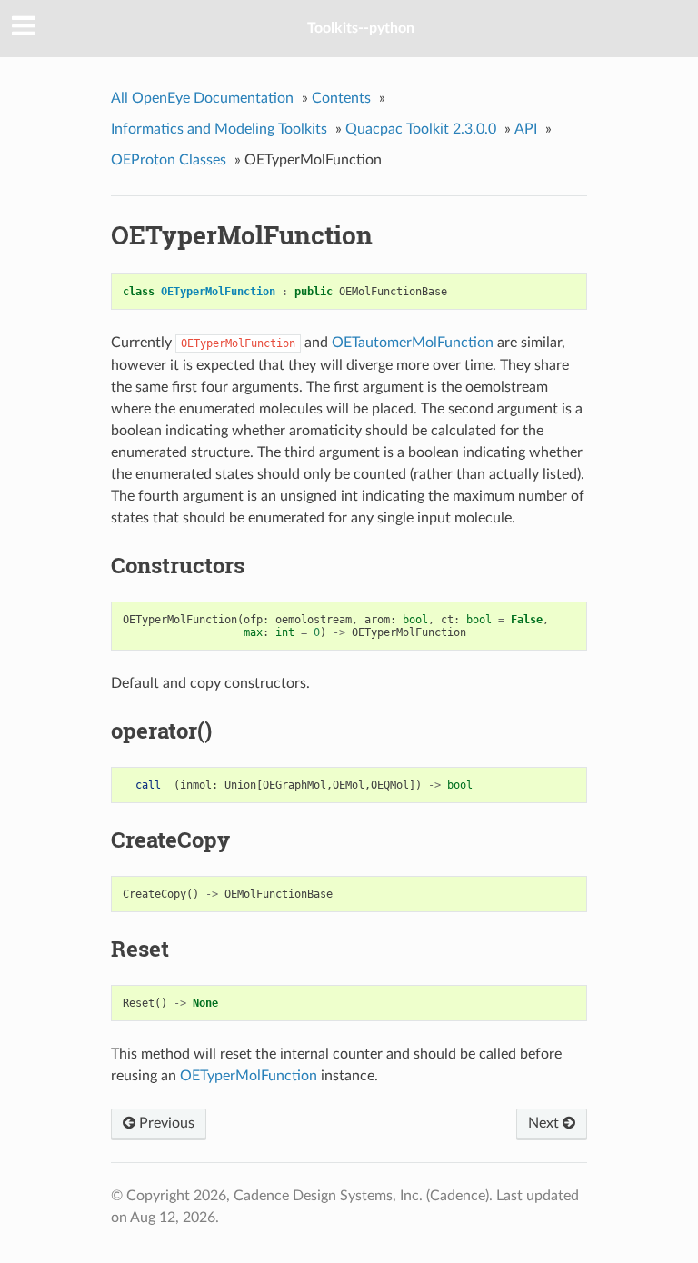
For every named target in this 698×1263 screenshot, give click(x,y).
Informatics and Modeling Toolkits (219, 129)
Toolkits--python (360, 28)
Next (545, 1123)
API (525, 129)
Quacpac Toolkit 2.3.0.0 (420, 129)
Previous (164, 1123)
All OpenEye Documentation (202, 98)
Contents (341, 98)
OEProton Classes (168, 160)
